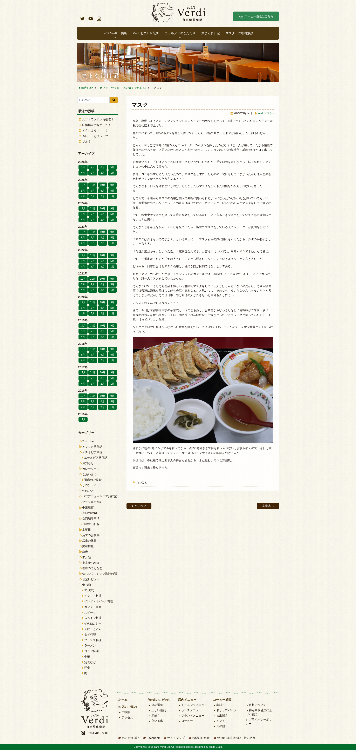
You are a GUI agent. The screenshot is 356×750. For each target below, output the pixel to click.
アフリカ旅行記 (92, 446)
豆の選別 (157, 704)
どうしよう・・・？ (95, 130)
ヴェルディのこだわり (180, 33)
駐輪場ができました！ (96, 125)
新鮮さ (155, 715)
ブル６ (86, 141)
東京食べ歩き (91, 562)
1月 (112, 172)
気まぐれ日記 (210, 33)
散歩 (85, 551)
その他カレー (93, 623)
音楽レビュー (91, 579)
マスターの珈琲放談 (239, 33)
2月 (102, 172)
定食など (90, 662)
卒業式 (266, 505)
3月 (93, 172)
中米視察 (88, 507)
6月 (102, 167)
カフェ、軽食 (93, 607)
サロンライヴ (91, 485)
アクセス (127, 717)
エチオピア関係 (92, 452)
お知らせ (88, 463)
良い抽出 (157, 720)
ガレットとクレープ (95, 136)
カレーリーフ (91, 468)
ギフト (220, 720)
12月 (83, 185)
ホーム (123, 699)
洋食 (87, 667)
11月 (92, 185)
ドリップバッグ (226, 710)
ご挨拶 (126, 712)
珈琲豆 (220, 704)
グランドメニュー (192, 715)
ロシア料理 (91, 651)
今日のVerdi (89, 513)
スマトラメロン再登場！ (98, 119)
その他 (220, 726)
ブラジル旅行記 (92, 502)
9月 (112, 185)
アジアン (90, 590)
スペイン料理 (93, 617)
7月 (93, 167)
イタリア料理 (93, 595)
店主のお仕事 (91, 535)
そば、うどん (93, 629)
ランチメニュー (191, 710)
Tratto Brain (215, 746)
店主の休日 (89, 540)
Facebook (153, 737)
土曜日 (86, 529)
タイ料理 (90, 634)
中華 (87, 656)
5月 (112, 167)
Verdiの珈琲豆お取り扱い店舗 (236, 737)
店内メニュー (187, 699)
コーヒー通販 (222, 699)
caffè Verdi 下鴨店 (115, 33)
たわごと (141, 482)
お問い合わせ (201, 737)
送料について (257, 704)
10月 (102, 185)
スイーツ (90, 612)
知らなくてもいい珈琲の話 (99, 573)
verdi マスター (266, 113)
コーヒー (187, 720)
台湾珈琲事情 (91, 518)
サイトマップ (176, 737)
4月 (83, 172)
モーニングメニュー (194, 704)
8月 (83, 167)
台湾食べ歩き (91, 524)
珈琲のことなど (92, 568)
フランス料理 (93, 640)
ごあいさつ (89, 474)
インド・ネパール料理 (98, 601)
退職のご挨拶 (93, 480)
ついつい (140, 505)
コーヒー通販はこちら (259, 16)
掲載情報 (88, 546)
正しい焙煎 (158, 710)
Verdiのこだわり (159, 699)
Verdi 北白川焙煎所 (146, 33)
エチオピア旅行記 (95, 457)
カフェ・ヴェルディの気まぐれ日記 (123, 87)
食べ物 (86, 584)
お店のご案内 (127, 707)
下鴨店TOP (85, 87)
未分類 (86, 557)
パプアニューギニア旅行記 (99, 496)
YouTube (88, 441)
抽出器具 (222, 715)
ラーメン (90, 645)
